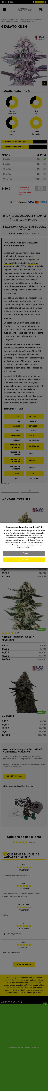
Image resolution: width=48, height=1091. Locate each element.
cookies (36, 542)
